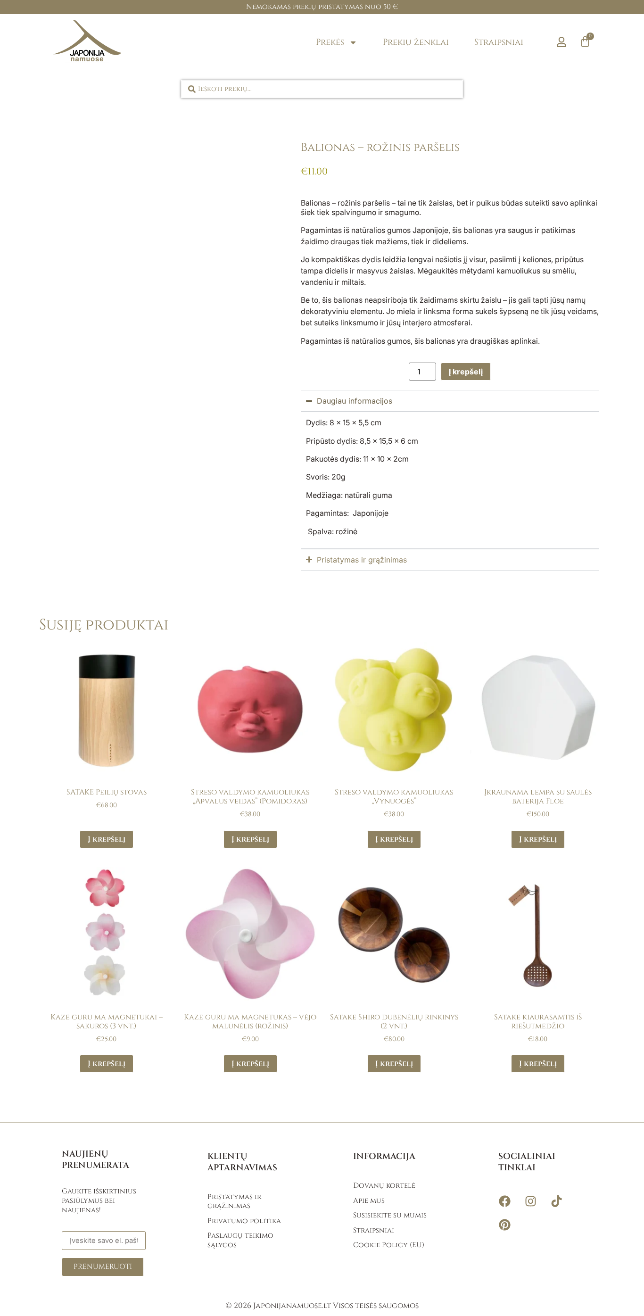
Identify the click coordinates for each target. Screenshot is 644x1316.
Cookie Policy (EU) (388, 1245)
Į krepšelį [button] (106, 839)
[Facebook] (504, 1201)
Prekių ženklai (416, 42)
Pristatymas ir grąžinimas (234, 1201)
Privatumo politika (244, 1221)
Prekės (330, 42)
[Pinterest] (504, 1225)
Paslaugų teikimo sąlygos (240, 1240)
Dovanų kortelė (384, 1186)
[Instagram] (530, 1201)
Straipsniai (498, 42)
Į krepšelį (466, 371)
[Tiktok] (556, 1201)
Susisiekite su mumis (390, 1215)
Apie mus (369, 1201)
